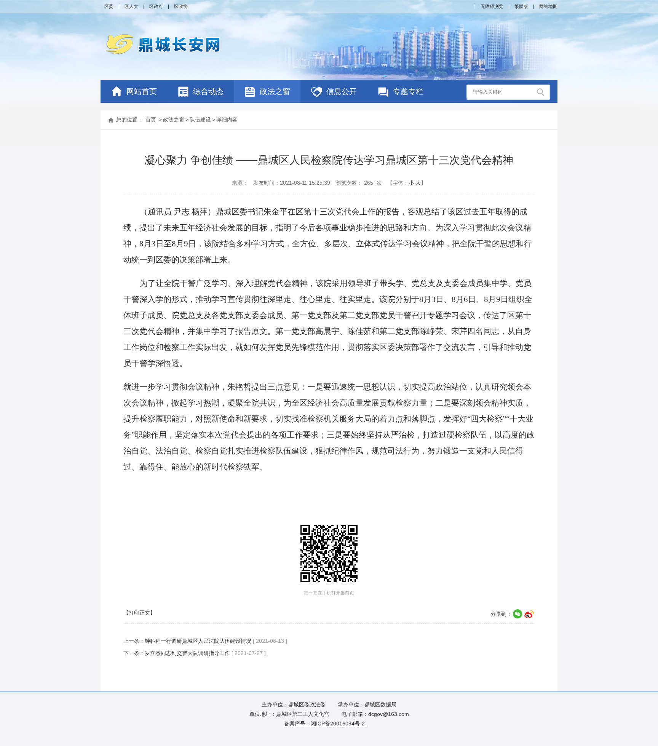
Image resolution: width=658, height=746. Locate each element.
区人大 (131, 6)
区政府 (156, 6)
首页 (150, 120)
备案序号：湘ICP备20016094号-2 (325, 723)
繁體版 (521, 6)
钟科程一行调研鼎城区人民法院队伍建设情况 (198, 641)
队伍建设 (200, 120)
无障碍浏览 (492, 6)
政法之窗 (173, 120)
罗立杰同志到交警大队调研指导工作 (187, 653)
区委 (108, 6)
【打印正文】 (139, 613)
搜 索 (541, 92)
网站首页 (141, 91)
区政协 (181, 6)
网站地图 (548, 6)
